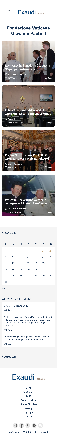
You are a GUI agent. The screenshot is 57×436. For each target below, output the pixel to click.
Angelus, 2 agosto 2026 (16, 305)
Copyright (28, 412)
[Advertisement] (28, 3)
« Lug (3, 288)
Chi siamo (28, 391)
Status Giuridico (28, 404)
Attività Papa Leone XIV (16, 299)
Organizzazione (28, 400)
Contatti (28, 416)
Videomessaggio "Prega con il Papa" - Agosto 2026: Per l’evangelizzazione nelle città (26, 338)
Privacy (28, 408)
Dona (28, 387)
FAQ (28, 395)
